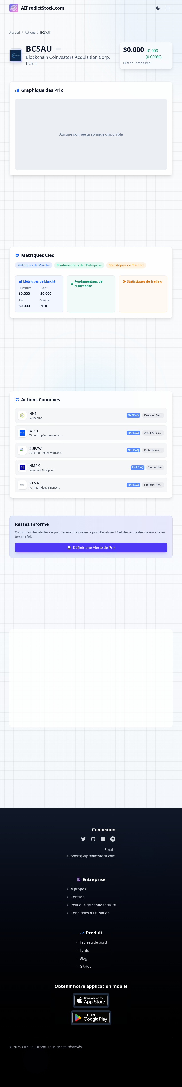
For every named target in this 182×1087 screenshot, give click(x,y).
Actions (30, 32)
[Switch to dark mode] (158, 8)
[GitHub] (93, 839)
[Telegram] (112, 839)
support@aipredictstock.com (91, 855)
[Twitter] (83, 839)
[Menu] (168, 8)
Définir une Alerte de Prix (94, 547)
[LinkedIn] (103, 839)
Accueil (14, 32)
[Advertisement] (91, 214)
